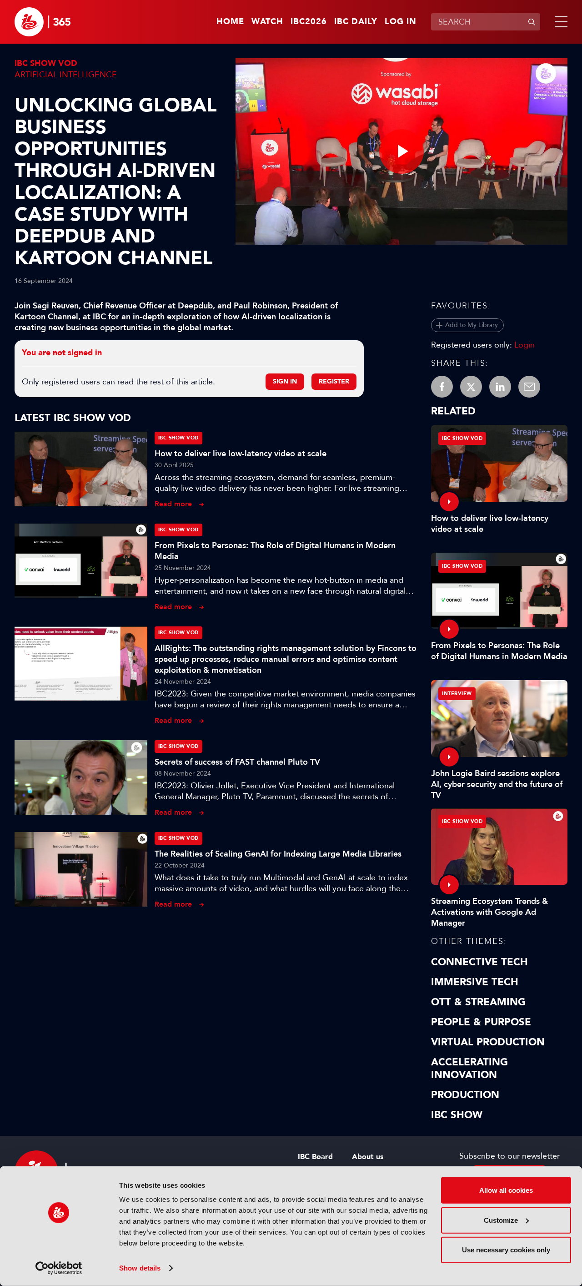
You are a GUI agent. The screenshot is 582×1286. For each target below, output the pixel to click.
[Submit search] (531, 21)
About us (367, 1157)
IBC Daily (355, 21)
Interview (457, 693)
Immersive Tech (474, 982)
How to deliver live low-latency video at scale (240, 453)
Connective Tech (479, 962)
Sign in (285, 381)
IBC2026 (309, 21)
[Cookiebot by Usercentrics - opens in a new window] (59, 1268)
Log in (400, 21)
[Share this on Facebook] (442, 387)
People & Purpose (481, 1022)
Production (465, 1095)
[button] (559, 21)
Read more (173, 504)
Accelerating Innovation (469, 1068)
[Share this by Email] (529, 387)
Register (334, 381)
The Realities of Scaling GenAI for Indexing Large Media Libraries (278, 853)
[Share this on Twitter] (471, 387)
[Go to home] (42, 21)
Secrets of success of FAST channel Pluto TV (237, 761)
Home (230, 21)
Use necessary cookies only (506, 1250)
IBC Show (456, 1115)
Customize (501, 1220)
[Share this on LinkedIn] (500, 387)
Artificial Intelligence (66, 74)
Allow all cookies (506, 1190)
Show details (140, 1268)
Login (524, 344)
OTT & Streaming (478, 1002)
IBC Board (315, 1157)
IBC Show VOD (46, 63)
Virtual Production (488, 1042)
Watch (267, 21)
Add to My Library (471, 325)
